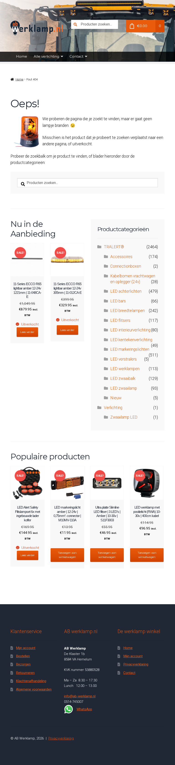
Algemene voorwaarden (33, 689)
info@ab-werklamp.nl (79, 696)
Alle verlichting (46, 56)
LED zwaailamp (123, 388)
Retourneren (25, 673)
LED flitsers (120, 320)
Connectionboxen (125, 266)
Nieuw (115, 398)
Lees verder (27, 332)
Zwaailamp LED (123, 417)
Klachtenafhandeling (31, 681)
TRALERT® (114, 247)
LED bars (118, 301)
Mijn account (25, 648)
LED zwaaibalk (122, 378)
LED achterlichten (126, 291)
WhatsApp (84, 709)
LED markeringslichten (129, 349)
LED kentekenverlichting (131, 340)
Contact (76, 56)
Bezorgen (23, 664)
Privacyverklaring (135, 664)
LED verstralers (123, 359)
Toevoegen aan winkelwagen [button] (67, 555)
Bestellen (23, 656)
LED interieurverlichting (130, 330)
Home (21, 56)
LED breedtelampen (127, 310)
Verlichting (113, 407)
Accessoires (121, 256)
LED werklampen (124, 368)
